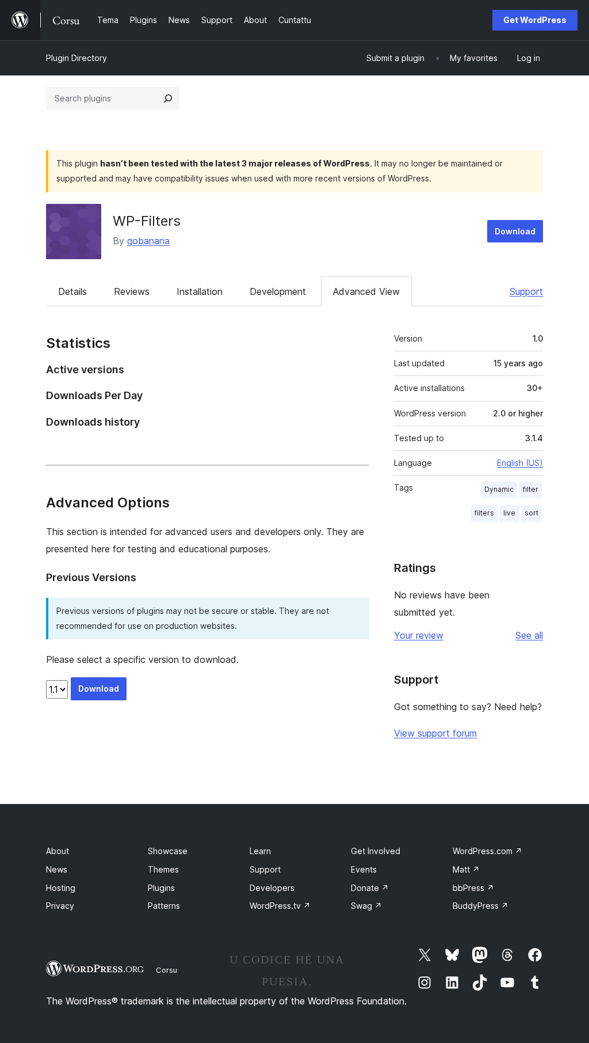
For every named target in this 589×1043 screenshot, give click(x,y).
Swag (366, 906)
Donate (370, 888)
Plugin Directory (76, 58)
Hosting (60, 888)
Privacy (60, 906)
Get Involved (375, 851)
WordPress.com (487, 851)
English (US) (520, 463)
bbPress (473, 888)
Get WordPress (535, 20)
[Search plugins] (167, 98)
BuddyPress (480, 906)
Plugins (161, 888)
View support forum (435, 733)
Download (515, 231)
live (509, 513)
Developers (272, 888)
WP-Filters (147, 221)
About (57, 851)
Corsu (166, 969)
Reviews (132, 291)
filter (530, 489)
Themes (163, 869)
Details (72, 291)
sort (531, 513)
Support (526, 291)
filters (484, 513)
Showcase (168, 851)
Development (278, 291)
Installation (200, 291)
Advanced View (366, 291)
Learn (260, 851)
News (56, 869)
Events (364, 869)
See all (529, 635)
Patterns (164, 906)
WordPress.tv (280, 906)
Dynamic (499, 489)
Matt (466, 869)
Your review (418, 635)
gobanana (148, 240)
